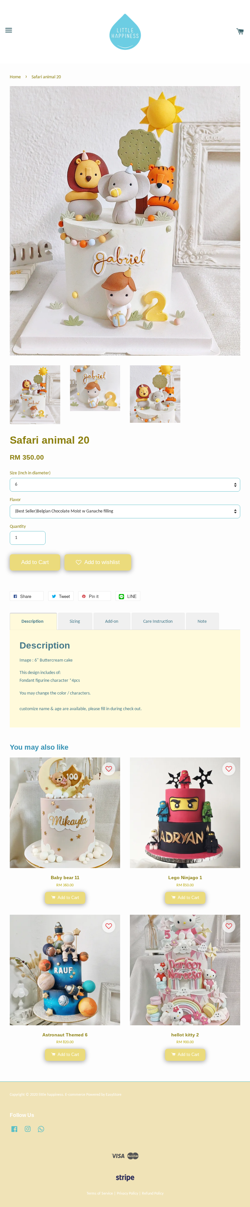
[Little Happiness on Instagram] (27, 1133)
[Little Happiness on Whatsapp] (41, 1133)
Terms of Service (100, 1194)
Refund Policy (152, 1194)
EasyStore (113, 1095)
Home (15, 77)
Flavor (15, 499)
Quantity (18, 526)
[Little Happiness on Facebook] (14, 1133)
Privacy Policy (127, 1194)
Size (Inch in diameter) (30, 473)
